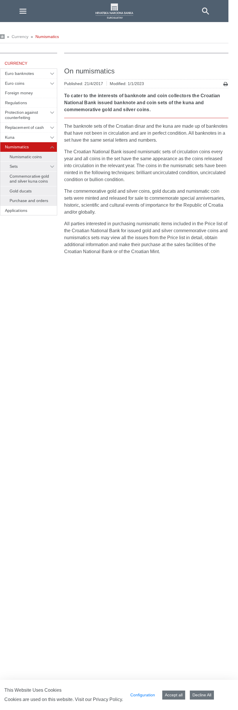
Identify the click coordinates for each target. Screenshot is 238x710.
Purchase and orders (29, 200)
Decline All (201, 695)
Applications (16, 210)
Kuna (10, 137)
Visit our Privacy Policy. (99, 699)
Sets (14, 166)
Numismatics (47, 36)
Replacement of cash (24, 127)
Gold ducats (21, 191)
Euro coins (14, 83)
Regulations (16, 102)
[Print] (225, 84)
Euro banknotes (19, 73)
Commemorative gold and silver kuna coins (29, 179)
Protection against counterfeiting (21, 115)
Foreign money (19, 93)
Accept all (174, 695)
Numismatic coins (26, 156)
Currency (20, 36)
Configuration (142, 695)
